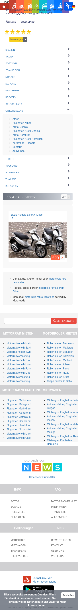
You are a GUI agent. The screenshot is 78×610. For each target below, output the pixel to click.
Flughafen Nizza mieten (20, 429)
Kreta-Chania (20, 127)
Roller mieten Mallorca (60, 347)
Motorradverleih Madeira (21, 372)
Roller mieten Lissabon (60, 351)
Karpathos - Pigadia (24, 143)
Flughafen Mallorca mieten (22, 400)
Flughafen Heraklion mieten (22, 425)
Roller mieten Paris (58, 368)
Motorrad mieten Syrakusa (22, 351)
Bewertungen (16, 39)
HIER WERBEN (19, 556)
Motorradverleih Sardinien (21, 347)
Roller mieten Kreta (58, 377)
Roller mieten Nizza (58, 372)
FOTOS (15, 501)
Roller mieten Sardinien (60, 356)
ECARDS (16, 506)
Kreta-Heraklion (21, 135)
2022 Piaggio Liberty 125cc (26, 214)
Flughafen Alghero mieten (21, 412)
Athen (16, 119)
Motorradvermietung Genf (21, 381)
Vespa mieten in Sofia (59, 381)
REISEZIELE (18, 512)
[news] (42, 464)
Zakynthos (18, 151)
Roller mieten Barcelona (61, 343)
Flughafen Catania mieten (21, 417)
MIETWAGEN (18, 545)
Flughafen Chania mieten (21, 421)
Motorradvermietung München (24, 377)
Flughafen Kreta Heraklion (28, 139)
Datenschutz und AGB (42, 477)
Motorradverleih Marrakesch (23, 433)
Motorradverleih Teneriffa (21, 360)
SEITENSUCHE (65, 321)
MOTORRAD (18, 540)
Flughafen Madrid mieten (21, 408)
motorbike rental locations (39, 297)
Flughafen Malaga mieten (21, 404)
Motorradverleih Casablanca (23, 437)
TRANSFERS (18, 550)
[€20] (38, 235)
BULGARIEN (18, 517)
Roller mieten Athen (58, 364)
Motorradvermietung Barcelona (24, 356)
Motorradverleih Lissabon (21, 364)
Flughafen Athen (22, 123)
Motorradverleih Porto (19, 368)
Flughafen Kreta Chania (26, 131)
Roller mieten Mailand (59, 360)
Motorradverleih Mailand (20, 343)
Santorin (17, 147)
